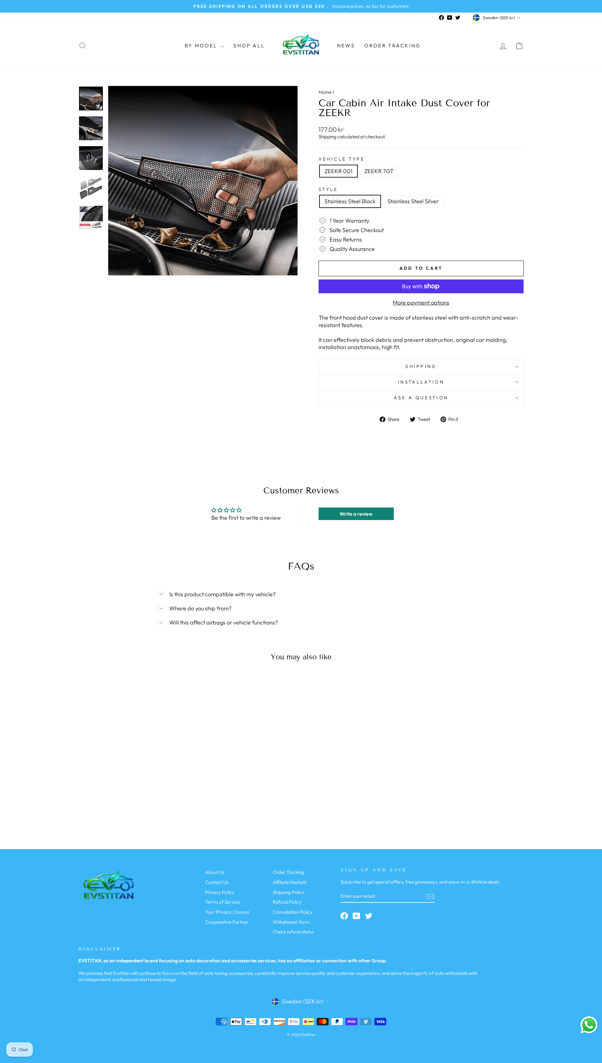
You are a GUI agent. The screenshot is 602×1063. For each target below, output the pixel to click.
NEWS (346, 45)
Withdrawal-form (291, 922)
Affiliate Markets (290, 882)
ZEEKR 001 (338, 171)
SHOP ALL (249, 45)
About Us (214, 872)
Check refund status (293, 932)
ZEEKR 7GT (378, 171)
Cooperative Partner (226, 922)
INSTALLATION (421, 382)
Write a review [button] (356, 514)
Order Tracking (392, 45)
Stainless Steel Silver (413, 201)
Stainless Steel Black (350, 201)
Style (328, 189)
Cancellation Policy (293, 912)
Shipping (327, 137)
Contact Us (216, 882)
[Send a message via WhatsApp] (589, 1025)
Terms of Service (222, 902)
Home (325, 92)
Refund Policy (287, 902)
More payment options (421, 302)
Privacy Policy (220, 892)
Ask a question (421, 398)
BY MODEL (202, 45)
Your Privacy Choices (227, 912)
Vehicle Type (342, 159)
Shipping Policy (288, 892)
